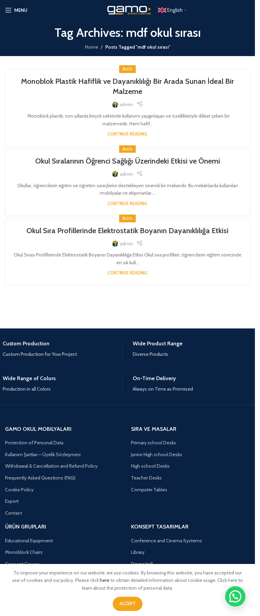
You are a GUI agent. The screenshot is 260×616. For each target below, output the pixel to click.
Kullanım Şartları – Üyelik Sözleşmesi (43, 454)
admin (126, 104)
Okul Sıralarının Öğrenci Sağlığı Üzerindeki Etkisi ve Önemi (127, 161)
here (104, 580)
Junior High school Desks (156, 454)
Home (91, 47)
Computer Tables (149, 490)
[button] (235, 596)
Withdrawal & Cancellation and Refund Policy (51, 466)
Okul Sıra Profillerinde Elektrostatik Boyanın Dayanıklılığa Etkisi (127, 230)
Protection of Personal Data (34, 443)
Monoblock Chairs (24, 552)
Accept (128, 603)
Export (12, 501)
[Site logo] (127, 9)
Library (138, 552)
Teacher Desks (146, 478)
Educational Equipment (29, 541)
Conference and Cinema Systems (166, 541)
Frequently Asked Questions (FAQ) (40, 478)
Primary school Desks (153, 443)
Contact (13, 513)
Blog (127, 69)
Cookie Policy (19, 490)
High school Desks (150, 466)
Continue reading (127, 134)
